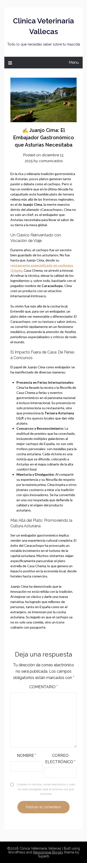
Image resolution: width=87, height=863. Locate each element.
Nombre (26, 755)
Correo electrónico (60, 758)
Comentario (43, 687)
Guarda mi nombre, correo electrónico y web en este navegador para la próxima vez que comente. (46, 789)
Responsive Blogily (48, 852)
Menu (74, 62)
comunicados (51, 161)
